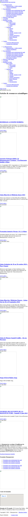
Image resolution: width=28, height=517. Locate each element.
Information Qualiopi (11, 16)
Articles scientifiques (11, 7)
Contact (5, 41)
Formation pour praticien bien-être (14, 11)
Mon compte (9, 21)
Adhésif (11, 31)
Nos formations (7, 9)
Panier (10, 25)
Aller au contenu (4, 0)
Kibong (11, 28)
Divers (11, 38)
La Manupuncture (7, 4)
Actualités (5, 18)
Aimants (11, 34)
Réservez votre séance (8, 17)
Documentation (13, 39)
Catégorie (8, 27)
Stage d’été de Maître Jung (8, 378)
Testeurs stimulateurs (14, 35)
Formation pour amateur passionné (14, 13)
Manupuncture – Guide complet (14, 6)
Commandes (12, 24)
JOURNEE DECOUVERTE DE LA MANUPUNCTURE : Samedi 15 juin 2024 (13, 412)
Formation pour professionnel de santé (15, 10)
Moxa (10, 30)
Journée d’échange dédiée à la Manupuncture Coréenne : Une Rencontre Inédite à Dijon (13, 160)
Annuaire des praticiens (12, 44)
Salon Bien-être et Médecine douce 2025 (12, 195)
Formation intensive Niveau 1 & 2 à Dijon (13, 231)
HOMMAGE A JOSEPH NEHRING (12, 122)
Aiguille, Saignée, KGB (15, 32)
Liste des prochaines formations (14, 14)
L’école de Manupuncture (12, 42)
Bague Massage (13, 37)
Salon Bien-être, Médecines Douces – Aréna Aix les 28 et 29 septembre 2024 (13, 301)
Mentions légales (23, 512)
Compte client (14, 515)
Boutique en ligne (7, 20)
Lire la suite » (3, 130)
